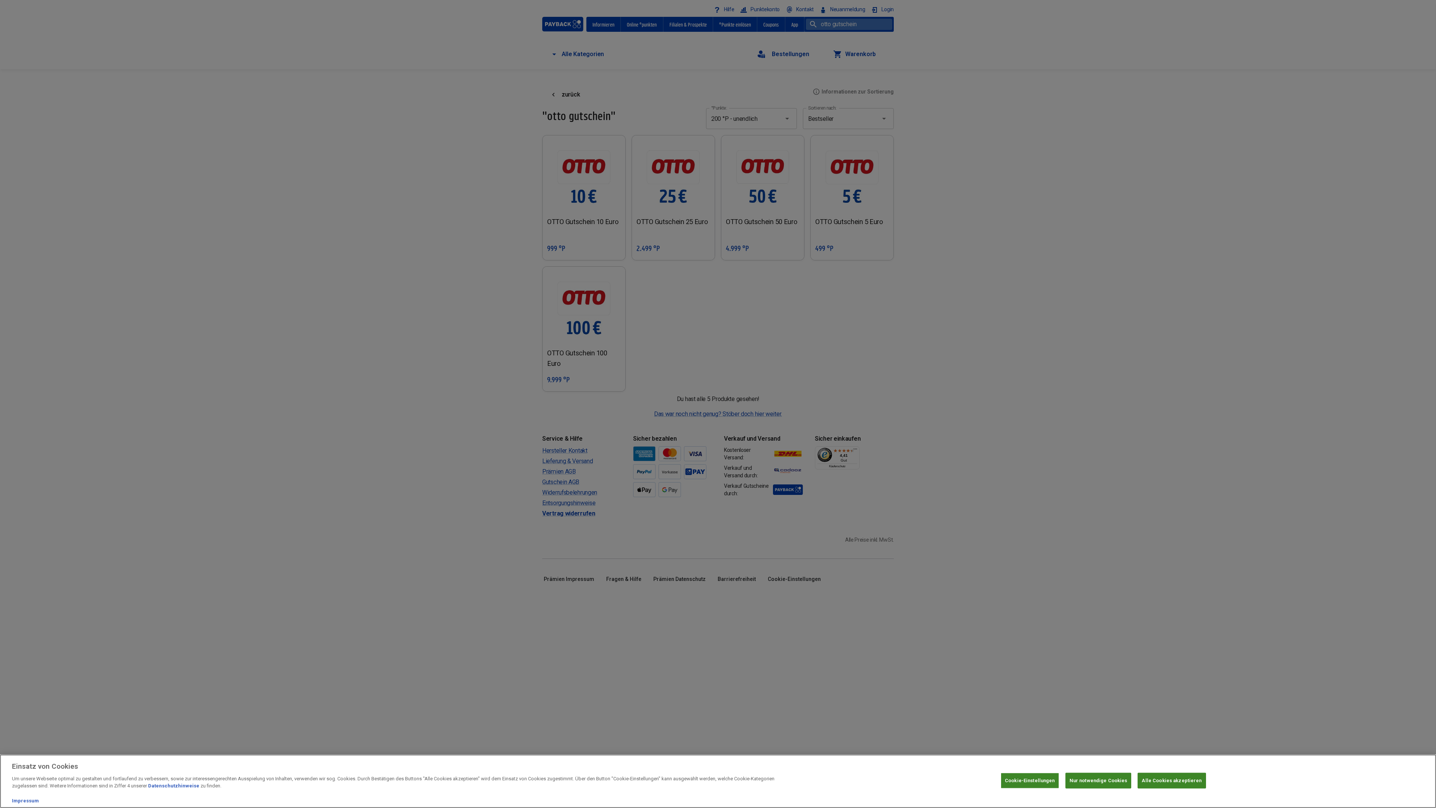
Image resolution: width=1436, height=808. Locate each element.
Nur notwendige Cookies (1098, 780)
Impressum (25, 800)
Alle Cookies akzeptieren (1172, 780)
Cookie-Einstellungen (1030, 780)
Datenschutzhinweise (173, 786)
